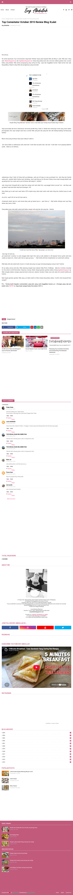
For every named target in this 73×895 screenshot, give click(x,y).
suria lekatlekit (10, 421)
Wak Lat (8, 459)
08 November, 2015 (10, 474)
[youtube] (66, 9)
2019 (36, 748)
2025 (36, 732)
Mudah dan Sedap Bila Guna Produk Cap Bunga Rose (23, 827)
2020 (36, 746)
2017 (36, 754)
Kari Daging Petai (14, 834)
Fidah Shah (9, 407)
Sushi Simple (13, 778)
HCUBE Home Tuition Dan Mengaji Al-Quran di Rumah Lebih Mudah (11, 349)
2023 (36, 738)
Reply (8, 415)
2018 (36, 751)
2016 (36, 756)
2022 (36, 740)
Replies (9, 418)
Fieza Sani (9, 472)
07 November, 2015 (10, 409)
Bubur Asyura (13, 785)
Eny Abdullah (5, 25)
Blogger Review (9, 18)
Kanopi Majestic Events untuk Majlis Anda (36, 349)
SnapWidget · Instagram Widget (52, 723)
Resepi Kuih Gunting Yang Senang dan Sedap (21, 860)
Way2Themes (15, 892)
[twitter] (71, 9)
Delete (11, 415)
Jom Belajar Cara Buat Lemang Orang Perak (21, 867)
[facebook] (63, 9)
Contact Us (68, 892)
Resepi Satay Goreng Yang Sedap (18, 853)
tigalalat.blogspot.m (64, 270)
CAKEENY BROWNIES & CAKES (39, 614)
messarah (9, 485)
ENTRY (11, 286)
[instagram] (69, 9)
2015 (36, 759)
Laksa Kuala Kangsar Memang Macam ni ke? (21, 771)
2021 (36, 743)
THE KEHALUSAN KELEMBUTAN (16, 434)
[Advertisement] (36, 41)
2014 (36, 762)
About (62, 892)
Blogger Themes (31, 892)
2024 (36, 735)
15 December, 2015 (10, 486)
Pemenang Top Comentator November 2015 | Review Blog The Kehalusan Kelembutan (59, 350)
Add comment (11, 499)
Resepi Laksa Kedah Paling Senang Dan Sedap (22, 842)
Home (3, 18)
